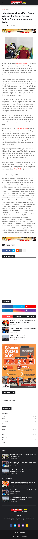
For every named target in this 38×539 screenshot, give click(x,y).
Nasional (19, 426)
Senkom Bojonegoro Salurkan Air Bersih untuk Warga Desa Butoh (23, 329)
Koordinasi (19, 424)
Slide (19, 434)
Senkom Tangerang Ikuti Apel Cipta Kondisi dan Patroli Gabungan (23, 455)
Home (3, 9)
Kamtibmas (19, 421)
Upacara (19, 440)
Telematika (19, 437)
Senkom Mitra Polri (22, 63)
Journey (19, 418)
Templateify (22, 532)
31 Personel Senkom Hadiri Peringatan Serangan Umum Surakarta (21, 336)
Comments (30, 316)
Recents (18, 316)
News (12, 245)
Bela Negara (19, 413)
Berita (7, 9)
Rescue (19, 432)
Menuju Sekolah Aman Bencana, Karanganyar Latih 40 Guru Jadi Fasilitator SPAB (22, 321)
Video (19, 442)
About (12, 536)
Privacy (18, 536)
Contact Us (24, 536)
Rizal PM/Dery (18, 169)
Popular (7, 316)
